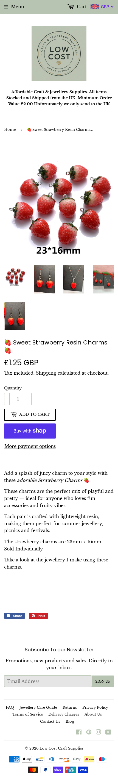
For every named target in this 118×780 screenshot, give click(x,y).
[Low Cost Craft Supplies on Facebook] (79, 732)
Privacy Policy (95, 707)
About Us (93, 714)
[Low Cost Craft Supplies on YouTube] (108, 732)
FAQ (10, 707)
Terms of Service (27, 714)
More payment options (30, 446)
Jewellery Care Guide (38, 707)
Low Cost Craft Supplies (61, 748)
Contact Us (50, 721)
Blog (70, 721)
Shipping (46, 373)
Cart (81, 6)
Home (10, 129)
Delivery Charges (63, 714)
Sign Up (102, 681)
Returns (70, 707)
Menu (17, 6)
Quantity (13, 388)
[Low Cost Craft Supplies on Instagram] (98, 732)
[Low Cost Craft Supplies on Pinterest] (89, 732)
